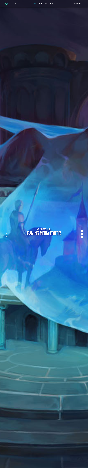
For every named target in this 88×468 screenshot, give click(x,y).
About (40, 3)
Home (35, 3)
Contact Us (52, 3)
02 (6, 233)
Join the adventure (77, 3)
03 (6, 236)
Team (46, 3)
